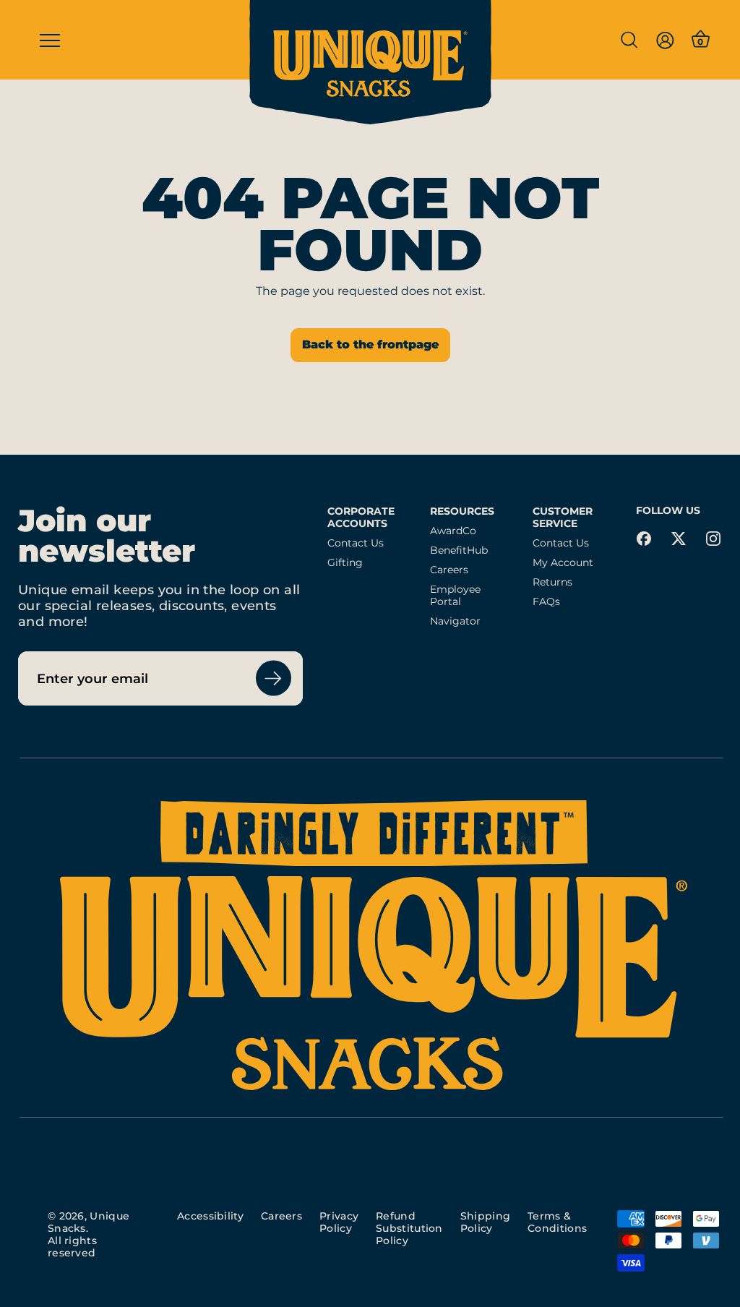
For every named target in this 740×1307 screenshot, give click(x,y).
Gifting (345, 563)
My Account (563, 563)
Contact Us (355, 543)
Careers (449, 570)
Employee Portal (455, 595)
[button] (629, 40)
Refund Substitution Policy (409, 1228)
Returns (552, 582)
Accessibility (210, 1215)
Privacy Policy (338, 1222)
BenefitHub (459, 550)
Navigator (455, 621)
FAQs (546, 602)
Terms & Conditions (557, 1222)
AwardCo (453, 531)
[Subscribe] (273, 678)
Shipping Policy (485, 1222)
